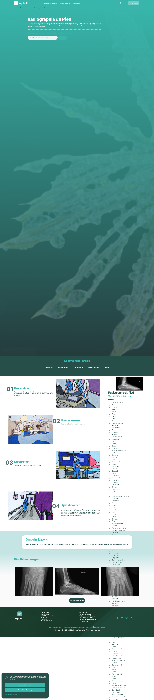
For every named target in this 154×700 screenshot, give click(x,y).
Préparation (48, 367)
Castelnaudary (116, 466)
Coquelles (115, 498)
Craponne (115, 503)
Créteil (114, 505)
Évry (113, 521)
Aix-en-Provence (117, 402)
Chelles (114, 487)
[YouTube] (122, 617)
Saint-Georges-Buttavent (120, 697)
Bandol (114, 434)
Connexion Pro (84, 621)
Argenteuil (115, 416)
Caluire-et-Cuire (117, 462)
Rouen (114, 678)
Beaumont (115, 439)
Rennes (114, 669)
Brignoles (115, 455)
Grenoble (115, 555)
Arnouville (115, 421)
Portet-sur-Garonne (118, 660)
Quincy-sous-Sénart (118, 665)
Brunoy (114, 457)
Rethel (114, 672)
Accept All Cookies (25, 685)
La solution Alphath (50, 3)
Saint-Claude (116, 690)
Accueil (15, 8)
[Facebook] (118, 617)
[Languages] (124, 3)
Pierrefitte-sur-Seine (118, 649)
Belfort (114, 441)
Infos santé (76, 3)
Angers (114, 412)
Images (107, 367)
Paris (113, 642)
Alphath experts (65, 3)
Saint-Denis (116, 692)
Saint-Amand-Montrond (119, 685)
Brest (113, 453)
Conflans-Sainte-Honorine (120, 496)
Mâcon (114, 596)
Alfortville (115, 407)
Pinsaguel (115, 651)
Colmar (114, 494)
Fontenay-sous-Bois (118, 530)
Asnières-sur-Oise (117, 423)
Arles (113, 418)
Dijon (113, 512)
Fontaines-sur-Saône (119, 528)
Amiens (114, 409)
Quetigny (115, 663)
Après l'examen (93, 367)
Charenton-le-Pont (118, 478)
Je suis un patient (85, 614)
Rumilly (114, 683)
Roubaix (114, 676)
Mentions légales (55, 627)
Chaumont (115, 485)
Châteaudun (116, 480)
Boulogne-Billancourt (119, 450)
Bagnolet (115, 432)
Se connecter (134, 3)
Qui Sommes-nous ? (86, 617)
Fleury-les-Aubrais (118, 523)
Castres (114, 469)
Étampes (115, 519)
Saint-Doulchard (117, 694)
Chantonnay (116, 475)
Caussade (115, 471)
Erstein (114, 517)
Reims (114, 667)
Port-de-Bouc (116, 658)
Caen (113, 459)
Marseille (115, 605)
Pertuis (114, 647)
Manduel (115, 603)
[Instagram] (126, 617)
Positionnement (63, 367)
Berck (114, 444)
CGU (92, 627)
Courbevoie (116, 501)
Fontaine (115, 526)
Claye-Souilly (116, 489)
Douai (114, 514)
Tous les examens (25, 8)
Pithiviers (115, 653)
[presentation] (19, 581)
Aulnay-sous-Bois (118, 430)
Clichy (114, 491)
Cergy (114, 473)
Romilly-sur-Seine (117, 674)
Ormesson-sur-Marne (119, 637)
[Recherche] (119, 3)
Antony (114, 414)
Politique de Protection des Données (76, 627)
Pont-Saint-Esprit (117, 656)
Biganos (114, 446)
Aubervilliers (116, 428)
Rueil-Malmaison (117, 681)
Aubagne (115, 425)
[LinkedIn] (131, 617)
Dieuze (114, 510)
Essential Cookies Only (25, 690)
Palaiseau (115, 640)
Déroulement (78, 367)
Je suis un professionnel (87, 619)
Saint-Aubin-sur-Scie (118, 688)
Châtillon (115, 482)
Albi (113, 405)
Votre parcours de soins (87, 616)
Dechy (114, 507)
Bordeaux (115, 448)
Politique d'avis (99, 627)
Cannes (114, 464)
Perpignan (115, 644)
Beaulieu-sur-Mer (117, 437)
